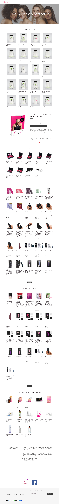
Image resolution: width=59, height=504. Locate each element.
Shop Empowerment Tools (22, 492)
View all (29, 282)
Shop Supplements (13, 492)
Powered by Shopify (50, 500)
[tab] (29, 470)
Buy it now (39, 125)
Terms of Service (21, 494)
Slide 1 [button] (29, 470)
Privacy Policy (14, 494)
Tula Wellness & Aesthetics (43, 500)
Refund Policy (8, 494)
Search (7, 492)
